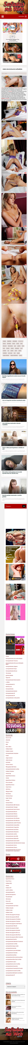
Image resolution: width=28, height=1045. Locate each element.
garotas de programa (11, 894)
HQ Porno (8, 789)
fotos (21, 343)
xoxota (20, 355)
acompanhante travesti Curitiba (13, 970)
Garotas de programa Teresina (13, 921)
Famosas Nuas (9, 795)
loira (4, 348)
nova (21, 348)
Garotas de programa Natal (12, 928)
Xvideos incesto (9, 751)
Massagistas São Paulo (11, 766)
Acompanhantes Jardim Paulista (13, 822)
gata (15, 345)
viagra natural (9, 757)
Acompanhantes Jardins (11, 834)
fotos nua (4, 345)
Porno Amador (9, 782)
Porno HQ (8, 901)
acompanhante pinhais (11, 955)
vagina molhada (6, 355)
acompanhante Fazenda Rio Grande (14, 968)
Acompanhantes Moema (11, 813)
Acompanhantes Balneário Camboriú (14, 941)
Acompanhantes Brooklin (11, 816)
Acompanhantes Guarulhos (12, 829)
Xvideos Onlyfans (10, 771)
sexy (14, 353)
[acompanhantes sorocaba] (15, 584)
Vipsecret (8, 677)
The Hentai (8, 673)
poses (16, 350)
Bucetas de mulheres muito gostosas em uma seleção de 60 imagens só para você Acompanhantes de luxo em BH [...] (18, 1008)
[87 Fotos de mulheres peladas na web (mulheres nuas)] (8, 996)
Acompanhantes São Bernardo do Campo (15, 842)
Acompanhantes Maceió (11, 925)
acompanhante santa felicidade (13, 950)
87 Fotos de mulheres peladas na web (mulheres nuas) (18, 995)
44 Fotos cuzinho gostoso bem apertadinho (18, 1013)
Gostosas (3, 373)
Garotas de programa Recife (12, 916)
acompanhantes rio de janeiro (13, 697)
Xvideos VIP (8, 887)
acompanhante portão (11, 948)
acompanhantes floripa (11, 668)
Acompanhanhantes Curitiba (12, 769)
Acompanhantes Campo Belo (12, 825)
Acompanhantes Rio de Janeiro (13, 679)
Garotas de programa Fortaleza (13, 919)
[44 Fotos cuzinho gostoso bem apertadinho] (8, 1014)
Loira (2, 87)
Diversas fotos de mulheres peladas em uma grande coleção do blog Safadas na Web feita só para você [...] (18, 996)
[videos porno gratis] (10, 646)
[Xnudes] (15, 869)
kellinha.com (9, 686)
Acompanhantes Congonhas (12, 827)
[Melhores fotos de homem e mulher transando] (8, 1020)
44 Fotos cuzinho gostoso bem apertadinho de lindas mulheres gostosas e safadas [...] (18, 1014)
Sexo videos (8, 746)
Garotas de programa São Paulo (13, 934)
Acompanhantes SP (10, 695)
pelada (12, 350)
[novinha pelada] (15, 863)
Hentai (7, 778)
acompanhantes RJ (10, 684)
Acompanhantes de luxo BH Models (14, 658)
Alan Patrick (16, 1043)
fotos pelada (10, 345)
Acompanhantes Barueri (11, 811)
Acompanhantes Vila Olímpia (12, 818)
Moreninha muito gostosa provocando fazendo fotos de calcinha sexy (12, 472)
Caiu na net (4, 397)
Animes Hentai (9, 764)
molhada (5, 98)
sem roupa (10, 353)
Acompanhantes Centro (11, 845)
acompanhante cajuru (11, 961)
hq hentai (8, 762)
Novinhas (15, 341)
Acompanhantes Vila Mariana (13, 820)
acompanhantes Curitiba (11, 943)
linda (23, 345)
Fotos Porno (8, 787)
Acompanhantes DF (10, 693)
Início (3, 73)
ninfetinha (17, 348)
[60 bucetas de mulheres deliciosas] (8, 1008)
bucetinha (9, 343)
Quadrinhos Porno (10, 784)
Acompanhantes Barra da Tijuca (13, 849)
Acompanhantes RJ (10, 892)
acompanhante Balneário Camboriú (14, 972)
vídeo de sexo (9, 760)
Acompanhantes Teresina (12, 660)
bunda (14, 343)
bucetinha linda (15, 87)
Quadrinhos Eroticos (10, 775)
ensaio (17, 343)
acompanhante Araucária (12, 966)
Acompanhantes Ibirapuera (12, 831)
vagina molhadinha (14, 355)
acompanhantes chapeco (12, 666)
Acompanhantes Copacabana (12, 850)
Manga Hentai (9, 791)
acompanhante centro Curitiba (13, 963)
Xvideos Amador (9, 907)
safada (20, 350)
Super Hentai (9, 798)
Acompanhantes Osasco (11, 847)
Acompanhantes (9, 688)
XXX (7, 744)
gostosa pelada (9, 675)
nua (8, 350)
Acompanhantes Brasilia (11, 691)
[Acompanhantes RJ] (19, 636)
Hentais (7, 800)
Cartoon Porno (9, 802)
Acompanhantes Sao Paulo (12, 905)
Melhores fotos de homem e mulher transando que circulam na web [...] (18, 1020)
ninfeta (12, 348)
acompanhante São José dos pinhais (14, 957)
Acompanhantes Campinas (12, 753)
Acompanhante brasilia (11, 939)
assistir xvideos (9, 890)
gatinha (19, 345)
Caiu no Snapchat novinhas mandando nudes (13, 400)
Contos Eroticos (9, 903)
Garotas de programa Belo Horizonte (14, 937)
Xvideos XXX (9, 883)
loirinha (7, 348)
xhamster (8, 740)
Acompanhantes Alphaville (12, 838)
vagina (18, 353)
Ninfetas (9, 341)
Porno (7, 742)
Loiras (6, 73)
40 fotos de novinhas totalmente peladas (18, 1001)
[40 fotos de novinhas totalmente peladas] (8, 1002)
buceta (10, 91)
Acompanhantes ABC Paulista (12, 804)
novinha (4, 350)
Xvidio (7, 755)
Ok (24, 506)
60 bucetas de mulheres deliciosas (16, 1007)
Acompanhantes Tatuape (11, 807)
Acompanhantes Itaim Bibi (12, 836)
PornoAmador (9, 896)
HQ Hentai (8, 793)
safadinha (5, 353)
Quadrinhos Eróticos (10, 780)
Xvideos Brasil (9, 748)
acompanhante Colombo (11, 952)
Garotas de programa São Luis (13, 932)
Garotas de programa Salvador (13, 930)
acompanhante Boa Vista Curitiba (13, 959)
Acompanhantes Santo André (12, 840)
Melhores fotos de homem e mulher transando (17, 1019)
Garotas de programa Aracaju (13, 914)
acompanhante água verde (12, 946)
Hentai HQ (8, 773)
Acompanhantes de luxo (11, 670)
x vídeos (8, 682)
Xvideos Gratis (9, 910)
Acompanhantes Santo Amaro (13, 809)
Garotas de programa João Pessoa (14, 923)
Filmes (7, 656)
